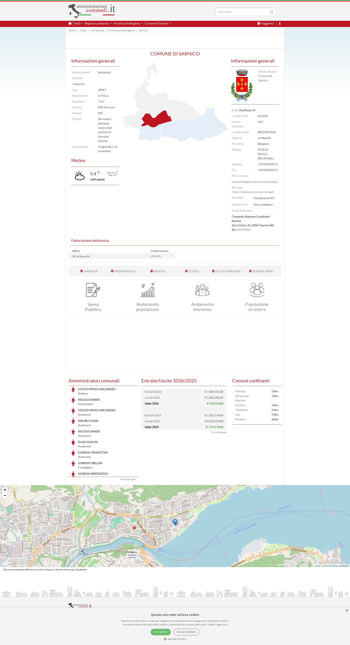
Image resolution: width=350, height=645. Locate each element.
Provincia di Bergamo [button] (127, 23)
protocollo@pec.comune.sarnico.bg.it (255, 181)
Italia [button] (77, 23)
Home (72, 30)
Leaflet (317, 565)
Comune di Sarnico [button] (157, 23)
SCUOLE (193, 271)
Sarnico (143, 30)
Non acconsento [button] (186, 632)
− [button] (5, 495)
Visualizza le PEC (264, 198)
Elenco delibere (263, 204)
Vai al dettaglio (128, 479)
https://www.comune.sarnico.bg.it (253, 191)
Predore (240, 419)
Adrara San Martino (242, 398)
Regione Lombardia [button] (97, 23)
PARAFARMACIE (125, 271)
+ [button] (5, 490)
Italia (83, 30)
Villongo (240, 391)
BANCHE (159, 271)
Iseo (237, 414)
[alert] (175, 626)
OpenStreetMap (331, 565)
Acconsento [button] (161, 632)
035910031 (243, 229)
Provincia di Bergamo (121, 30)
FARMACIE (90, 271)
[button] (175, 639)
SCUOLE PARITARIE (228, 271)
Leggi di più (222, 624)
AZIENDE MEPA (262, 271)
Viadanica (241, 409)
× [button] (346, 610)
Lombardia (97, 30)
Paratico (240, 405)
